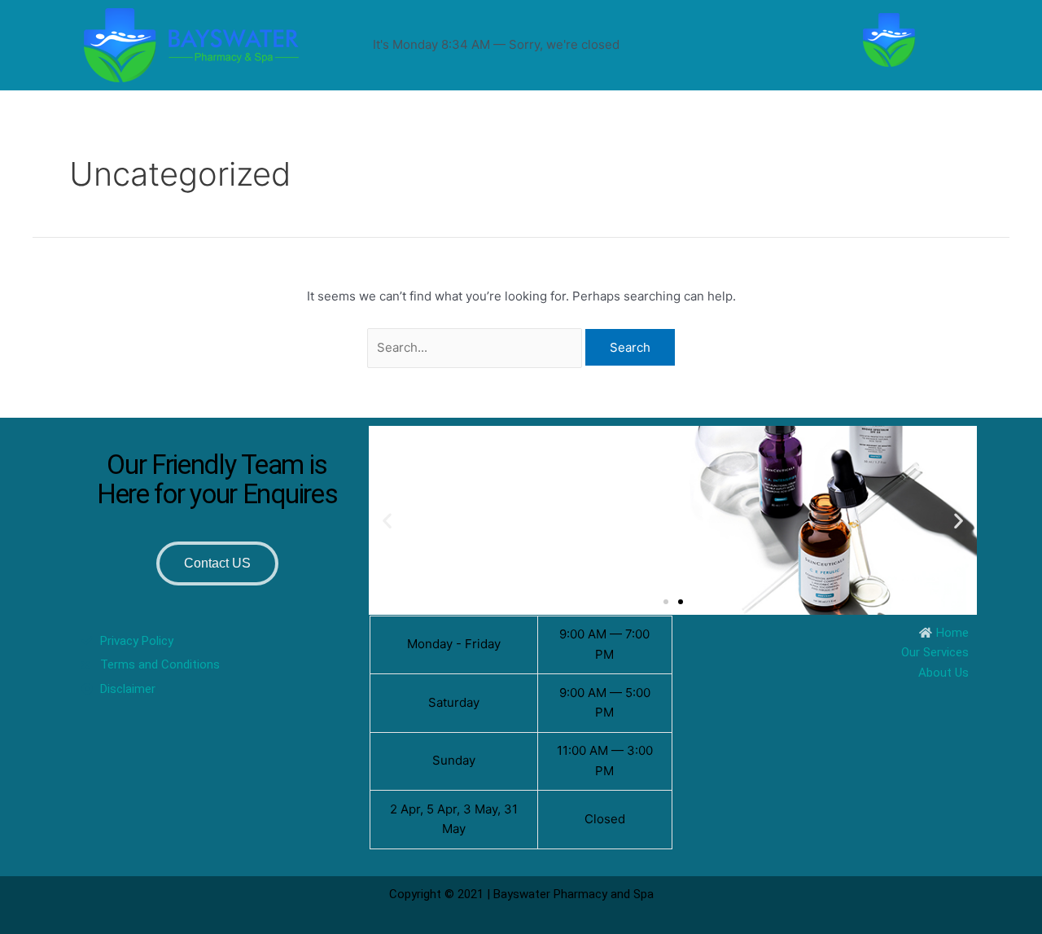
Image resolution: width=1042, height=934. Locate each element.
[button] (387, 520)
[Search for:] (476, 347)
